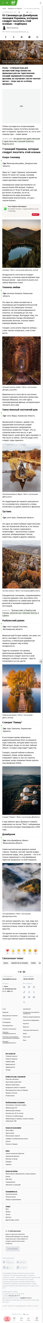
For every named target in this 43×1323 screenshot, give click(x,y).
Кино (8, 1151)
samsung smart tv (22, 1267)
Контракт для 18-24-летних (14, 1113)
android (8, 1262)
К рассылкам (12, 1249)
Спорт (8, 1206)
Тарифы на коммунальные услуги (17, 1138)
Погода (8, 1070)
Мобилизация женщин (13, 1110)
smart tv (8, 1267)
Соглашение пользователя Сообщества (31, 1013)
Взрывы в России (11, 1093)
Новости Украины (11, 1059)
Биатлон (8, 1217)
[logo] (13, 3)
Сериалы (9, 1164)
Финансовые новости (13, 1136)
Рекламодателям (7, 1025)
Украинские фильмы (12, 1156)
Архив (25, 1033)
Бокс (7, 1209)
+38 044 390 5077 (28, 979)
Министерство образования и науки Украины (21, 1174)
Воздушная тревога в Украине (16, 1087)
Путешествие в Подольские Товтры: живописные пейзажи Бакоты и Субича (20, 613)
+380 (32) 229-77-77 (14, 1296)
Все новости (10, 1054)
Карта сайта (26, 1037)
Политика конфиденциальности (9, 1033)
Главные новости (11, 1056)
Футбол (8, 1212)
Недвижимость (11, 1191)
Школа (8, 1176)
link (24, 987)
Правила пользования (9, 1029)
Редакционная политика (10, 1015)
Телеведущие (6, 1022)
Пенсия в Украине (12, 1144)
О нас (4, 1009)
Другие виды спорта (12, 1220)
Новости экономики (13, 1128)
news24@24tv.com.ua (9, 979)
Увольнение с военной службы (16, 1105)
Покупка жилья (11, 1197)
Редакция (5, 1012)
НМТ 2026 (9, 1179)
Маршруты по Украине (15, 8)
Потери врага (10, 1096)
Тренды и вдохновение (13, 1199)
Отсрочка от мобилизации (14, 1116)
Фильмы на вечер (11, 1159)
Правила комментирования (31, 1017)
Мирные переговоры (13, 1085)
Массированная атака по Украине (17, 1090)
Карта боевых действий (13, 1082)
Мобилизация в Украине (15, 1102)
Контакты (26, 1023)
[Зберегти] (37, 37)
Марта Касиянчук (12, 28)
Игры (24, 1040)
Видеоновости (10, 1064)
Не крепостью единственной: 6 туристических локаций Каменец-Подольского (21, 141)
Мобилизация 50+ (11, 1108)
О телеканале (6, 1019)
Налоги (8, 1141)
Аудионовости (10, 1067)
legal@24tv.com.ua (25, 1298)
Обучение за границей (13, 1185)
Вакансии (26, 1027)
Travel (4, 8)
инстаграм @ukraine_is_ (20, 32)
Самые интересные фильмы (15, 1153)
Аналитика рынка (11, 1194)
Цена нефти (10, 1130)
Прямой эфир (10, 1061)
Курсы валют (10, 1133)
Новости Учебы (12, 1171)
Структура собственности (30, 1030)
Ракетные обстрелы (12, 1079)
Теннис (8, 1214)
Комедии (9, 1161)
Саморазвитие (10, 1182)
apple (22, 1262)
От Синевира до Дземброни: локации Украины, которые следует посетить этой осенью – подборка (32, 8)
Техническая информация (31, 1020)
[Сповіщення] (40, 3)
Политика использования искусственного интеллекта (11, 1037)
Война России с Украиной (15, 1077)
